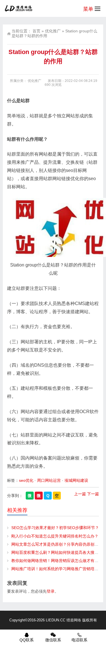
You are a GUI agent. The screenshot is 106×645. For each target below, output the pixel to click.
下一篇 (93, 494)
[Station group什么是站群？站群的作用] (53, 227)
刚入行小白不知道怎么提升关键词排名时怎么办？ (54, 536)
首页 (36, 31)
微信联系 (53, 640)
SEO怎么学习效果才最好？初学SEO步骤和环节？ (55, 527)
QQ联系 (27, 640)
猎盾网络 (73, 620)
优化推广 (53, 31)
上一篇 (80, 494)
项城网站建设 (76, 480)
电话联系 (79, 640)
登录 (51, 591)
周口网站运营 (49, 480)
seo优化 (26, 480)
